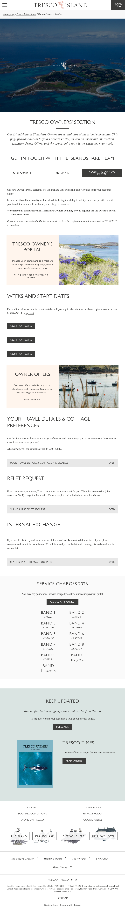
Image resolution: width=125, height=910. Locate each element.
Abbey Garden (60, 867)
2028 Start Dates (21, 354)
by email (30, 313)
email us (14, 224)
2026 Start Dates (21, 326)
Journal (32, 807)
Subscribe (62, 727)
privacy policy (87, 718)
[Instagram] (76, 880)
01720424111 (24, 172)
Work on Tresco (32, 819)
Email (64, 172)
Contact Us (93, 807)
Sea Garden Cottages (23, 858)
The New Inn (79, 858)
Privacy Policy (93, 813)
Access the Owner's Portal (102, 172)
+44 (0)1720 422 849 (72, 886)
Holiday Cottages (53, 858)
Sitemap (63, 897)
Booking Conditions (32, 813)
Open (112, 462)
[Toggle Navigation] (5, 5)
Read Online (74, 760)
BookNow (118, 4)
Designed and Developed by (62, 904)
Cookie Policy (92, 819)
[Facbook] (71, 880)
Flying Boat (102, 858)
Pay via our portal (62, 602)
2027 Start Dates (21, 340)
